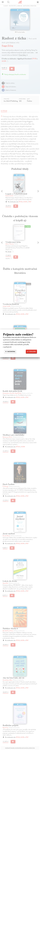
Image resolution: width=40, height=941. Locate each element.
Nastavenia (11, 352)
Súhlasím (32, 352)
